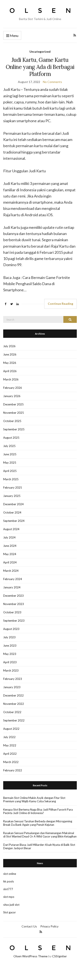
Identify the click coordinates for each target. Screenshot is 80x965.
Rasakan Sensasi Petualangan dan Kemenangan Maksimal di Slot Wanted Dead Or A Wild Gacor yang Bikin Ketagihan (40, 834)
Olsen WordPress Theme (30, 956)
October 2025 (12, 421)
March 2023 (11, 670)
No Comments (52, 82)
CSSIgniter (59, 956)
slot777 (8, 889)
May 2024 (9, 554)
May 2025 (9, 462)
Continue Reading (60, 303)
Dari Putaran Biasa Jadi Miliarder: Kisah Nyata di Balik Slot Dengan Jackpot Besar (39, 846)
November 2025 (13, 412)
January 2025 (11, 496)
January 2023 (11, 687)
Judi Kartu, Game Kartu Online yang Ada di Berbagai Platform (40, 66)
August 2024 (11, 529)
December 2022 (13, 695)
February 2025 (12, 487)
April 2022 (10, 753)
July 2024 (9, 537)
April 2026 (10, 371)
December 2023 (13, 595)
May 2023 (9, 654)
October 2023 (12, 612)
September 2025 (14, 429)
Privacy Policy (49, 926)
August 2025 (11, 437)
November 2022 (13, 703)
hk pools (8, 881)
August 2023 (11, 629)
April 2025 (10, 471)
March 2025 (11, 479)
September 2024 (14, 520)
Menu (13, 35)
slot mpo (8, 896)
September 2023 (14, 620)
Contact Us (29, 926)
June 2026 (9, 354)
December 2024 (13, 504)
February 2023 (12, 679)
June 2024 (9, 545)
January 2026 (11, 396)
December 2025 (13, 404)
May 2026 (9, 362)
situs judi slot (11, 904)
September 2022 (14, 720)
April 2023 (10, 662)
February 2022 (12, 770)
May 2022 (9, 745)
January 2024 (11, 587)
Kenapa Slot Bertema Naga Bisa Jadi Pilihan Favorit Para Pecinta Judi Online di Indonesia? (38, 811)
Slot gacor (9, 912)
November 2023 (13, 604)
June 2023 (9, 645)
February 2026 (12, 387)
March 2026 (11, 379)
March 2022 (11, 762)
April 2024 (10, 562)
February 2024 (12, 579)
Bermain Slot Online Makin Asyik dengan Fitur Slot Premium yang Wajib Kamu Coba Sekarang (34, 799)
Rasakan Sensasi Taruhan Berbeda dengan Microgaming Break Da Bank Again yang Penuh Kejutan (37, 823)
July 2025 (9, 446)
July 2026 (9, 346)
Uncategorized (40, 51)
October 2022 (12, 712)
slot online (9, 873)
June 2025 (9, 454)
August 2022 (11, 728)
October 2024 (12, 512)
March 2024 (11, 570)
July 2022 (9, 737)
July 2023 (9, 637)
